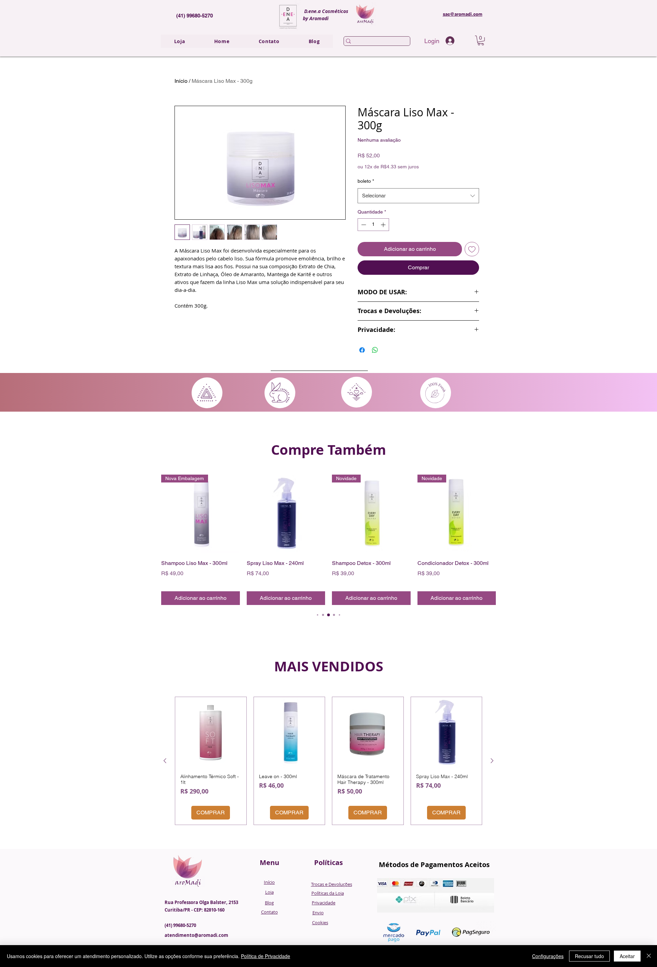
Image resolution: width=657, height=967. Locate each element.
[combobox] (418, 195)
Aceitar (627, 956)
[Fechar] (649, 956)
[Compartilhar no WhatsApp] (375, 350)
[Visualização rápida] (286, 514)
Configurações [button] (548, 956)
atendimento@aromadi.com (196, 935)
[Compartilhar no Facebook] (362, 350)
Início (181, 81)
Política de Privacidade (265, 956)
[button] (481, 41)
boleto (366, 181)
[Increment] (383, 225)
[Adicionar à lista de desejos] (472, 249)
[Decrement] (363, 225)
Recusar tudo (589, 956)
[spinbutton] (373, 225)
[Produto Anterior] (165, 761)
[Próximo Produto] (492, 761)
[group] (328, 540)
